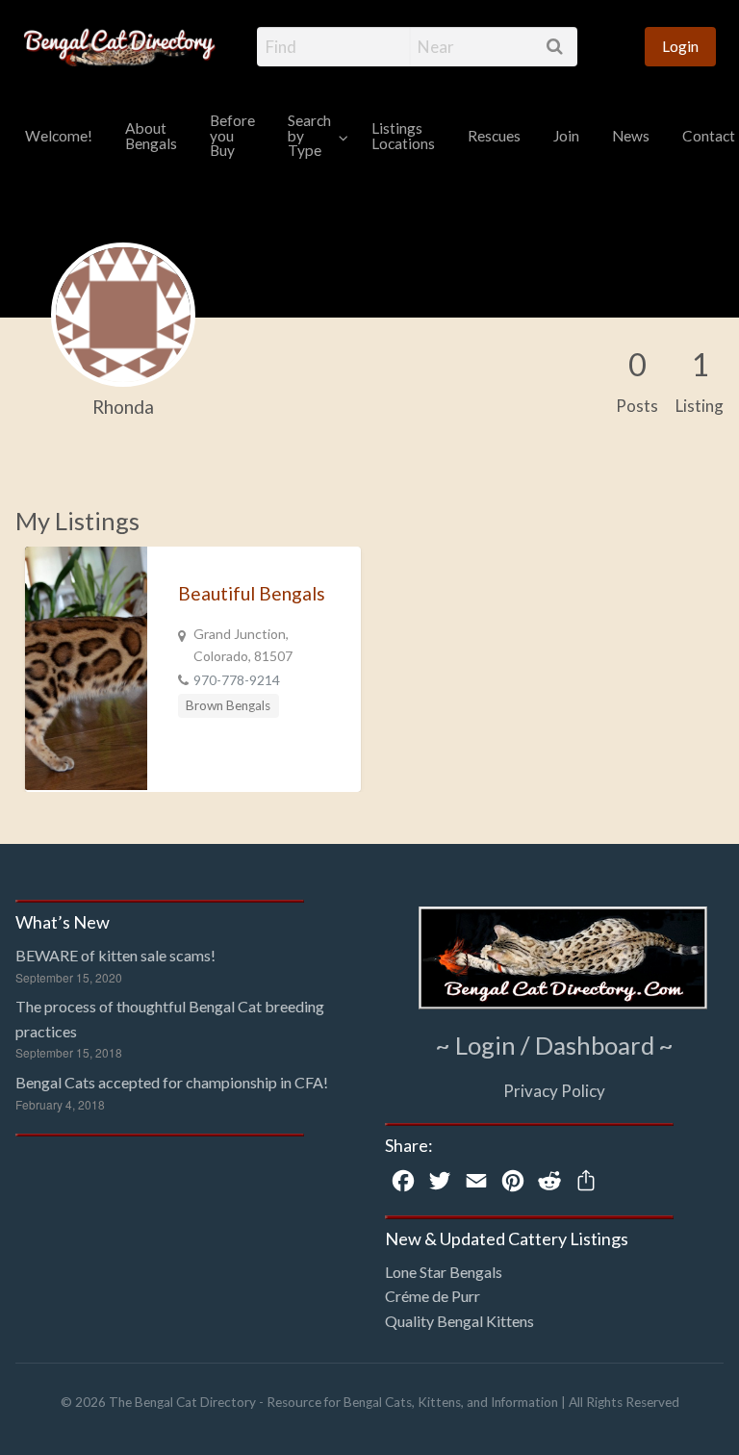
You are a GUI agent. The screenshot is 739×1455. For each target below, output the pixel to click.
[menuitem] (680, 46)
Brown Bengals (228, 705)
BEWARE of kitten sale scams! (115, 955)
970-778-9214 (236, 680)
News (631, 135)
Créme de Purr (432, 1296)
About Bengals (151, 135)
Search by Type (309, 135)
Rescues (494, 135)
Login (680, 46)
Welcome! (58, 135)
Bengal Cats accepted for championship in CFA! (171, 1082)
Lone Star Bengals (443, 1272)
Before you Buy (232, 135)
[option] (193, 669)
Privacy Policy (554, 1091)
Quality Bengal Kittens (459, 1321)
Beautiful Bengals (251, 593)
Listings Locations (403, 135)
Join (566, 135)
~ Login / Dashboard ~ (555, 1045)
